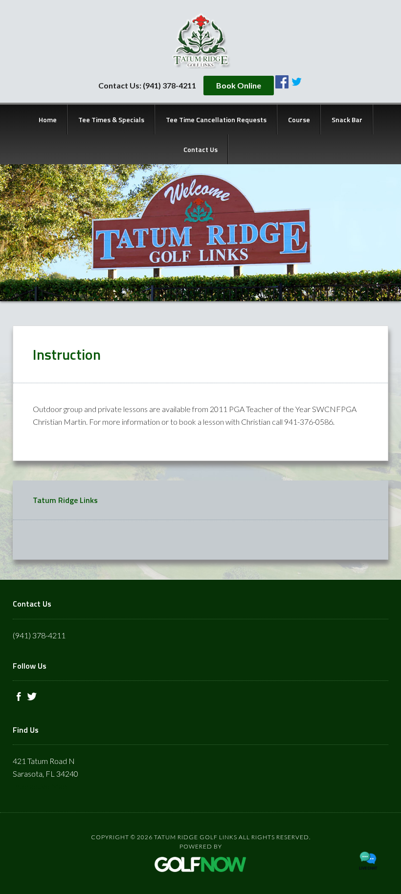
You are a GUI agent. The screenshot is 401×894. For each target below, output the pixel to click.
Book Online (238, 85)
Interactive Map (40, 786)
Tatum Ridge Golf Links (200, 40)
